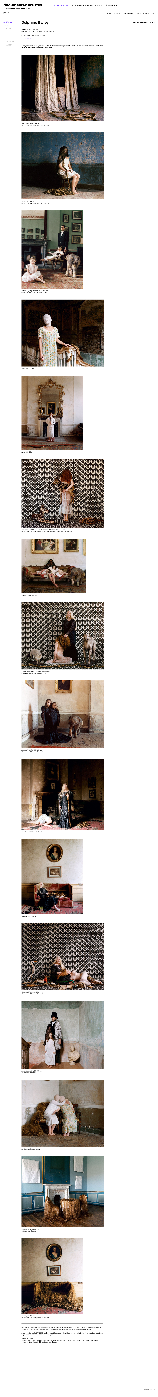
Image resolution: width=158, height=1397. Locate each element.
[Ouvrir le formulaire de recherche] (8, 13)
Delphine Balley (35, 22)
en (5, 13)
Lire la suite (28, 39)
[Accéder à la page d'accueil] (22, 6)
